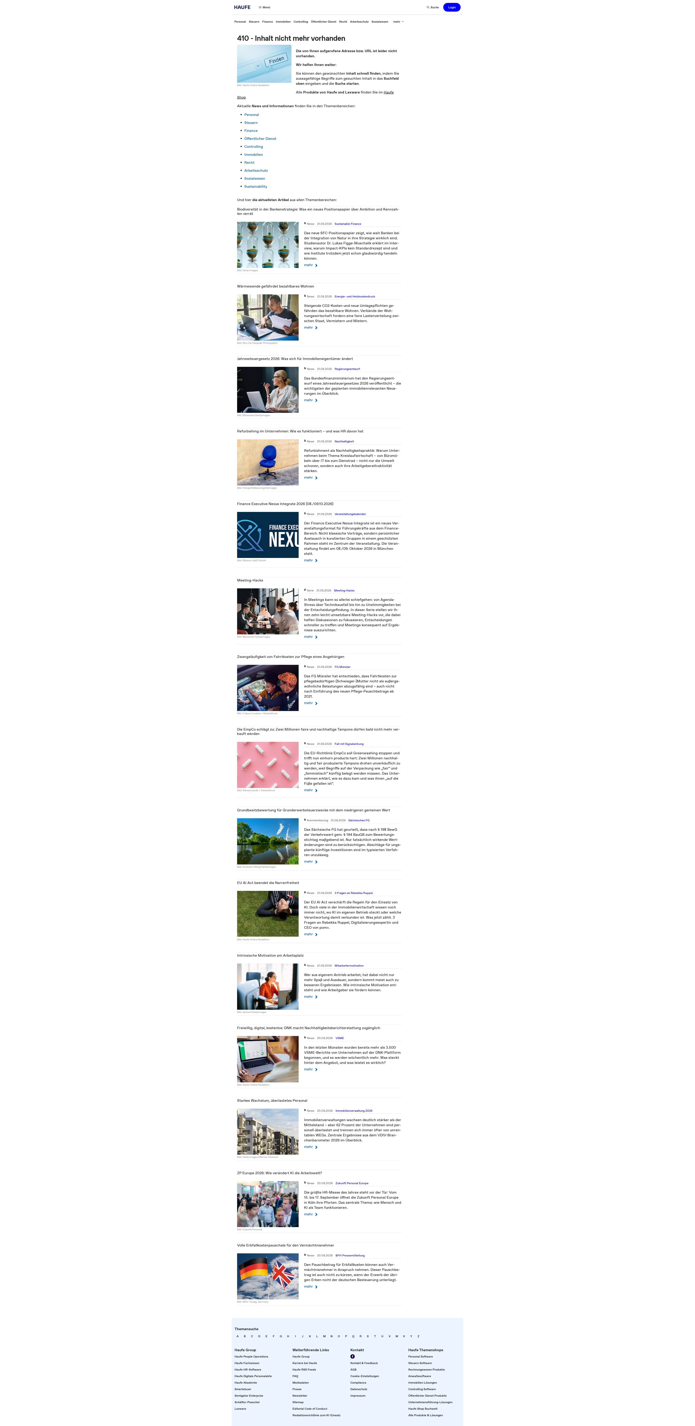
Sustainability (255, 186)
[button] (452, 7)
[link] (240, 22)
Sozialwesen (254, 178)
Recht (249, 162)
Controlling (253, 146)
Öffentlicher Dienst (260, 138)
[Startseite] (243, 7)
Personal (251, 114)
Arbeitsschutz (256, 170)
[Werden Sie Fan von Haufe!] (352, 1356)
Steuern (251, 122)
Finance (251, 130)
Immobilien (253, 154)
